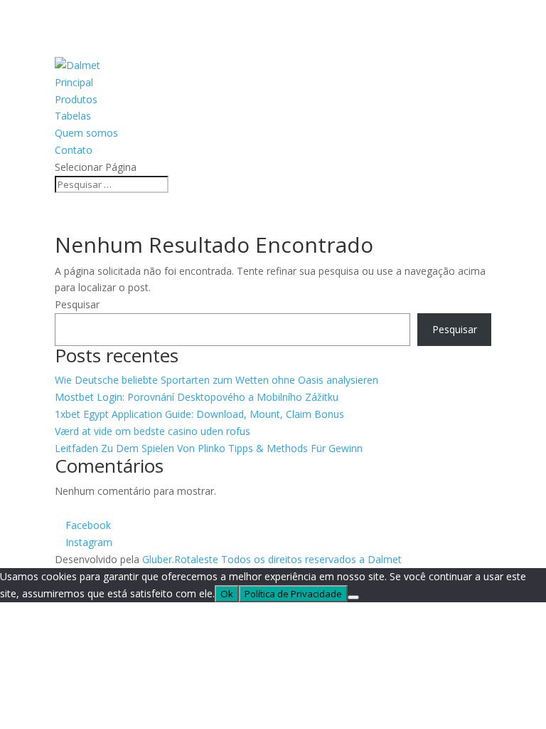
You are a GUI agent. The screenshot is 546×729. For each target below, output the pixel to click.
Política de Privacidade (293, 593)
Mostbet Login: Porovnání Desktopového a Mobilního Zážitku (196, 397)
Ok (226, 593)
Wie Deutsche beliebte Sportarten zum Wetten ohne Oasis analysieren (216, 380)
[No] (353, 597)
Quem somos (86, 133)
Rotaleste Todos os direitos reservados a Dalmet (288, 559)
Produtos (76, 99)
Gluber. (158, 559)
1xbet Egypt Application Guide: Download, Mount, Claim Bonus (199, 414)
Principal (74, 82)
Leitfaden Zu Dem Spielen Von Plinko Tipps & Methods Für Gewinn (209, 448)
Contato (73, 150)
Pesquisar (77, 304)
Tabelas (73, 115)
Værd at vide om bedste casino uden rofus (152, 431)
